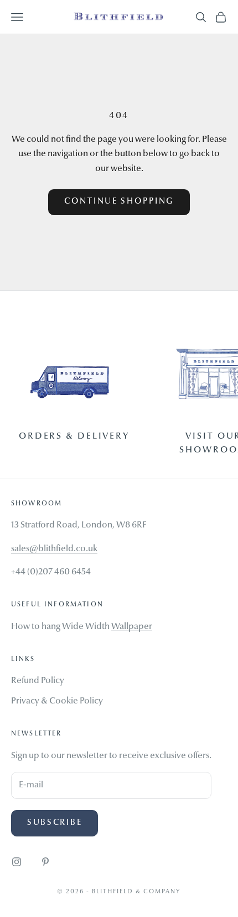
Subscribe (54, 823)
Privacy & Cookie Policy (57, 701)
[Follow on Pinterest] (45, 861)
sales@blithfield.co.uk (54, 549)
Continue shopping (119, 202)
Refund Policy (37, 680)
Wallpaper (131, 626)
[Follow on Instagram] (16, 861)
